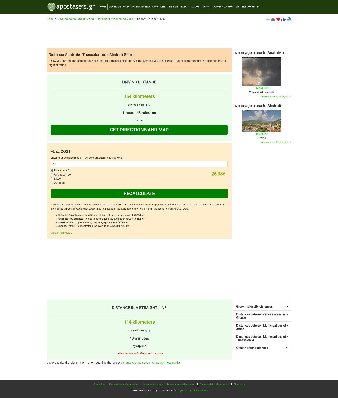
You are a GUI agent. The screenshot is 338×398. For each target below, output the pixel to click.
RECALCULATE (139, 193)
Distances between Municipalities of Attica (262, 327)
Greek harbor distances (262, 348)
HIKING (207, 6)
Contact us (99, 384)
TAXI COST (195, 6)
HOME (103, 6)
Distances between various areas (115, 18)
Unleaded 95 (61, 170)
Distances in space (153, 384)
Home (50, 18)
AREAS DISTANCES (177, 6)
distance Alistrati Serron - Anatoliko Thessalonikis (151, 362)
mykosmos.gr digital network (193, 390)
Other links (239, 384)
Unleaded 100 (62, 174)
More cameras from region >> (275, 96)
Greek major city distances (262, 306)
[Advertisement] (169, 35)
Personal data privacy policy (214, 384)
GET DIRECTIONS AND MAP (139, 129)
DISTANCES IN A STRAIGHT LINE (148, 6)
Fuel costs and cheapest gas (124, 384)
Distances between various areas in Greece (262, 316)
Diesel (57, 178)
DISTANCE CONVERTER (247, 6)
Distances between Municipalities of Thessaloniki (262, 338)
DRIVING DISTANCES (119, 6)
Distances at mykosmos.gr (181, 384)
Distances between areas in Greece (76, 18)
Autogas (59, 182)
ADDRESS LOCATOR (223, 6)
